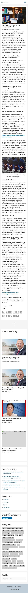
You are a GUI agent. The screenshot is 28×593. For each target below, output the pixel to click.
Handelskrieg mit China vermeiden (11, 485)
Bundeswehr (11, 535)
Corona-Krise (19, 540)
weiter (14, 325)
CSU (18, 544)
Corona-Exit (10, 537)
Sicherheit (5, 565)
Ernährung (21, 547)
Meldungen (17, 29)
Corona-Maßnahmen (8, 542)
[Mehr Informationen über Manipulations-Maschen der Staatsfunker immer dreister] (14, 347)
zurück (14, 323)
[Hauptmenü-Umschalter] (25, 2)
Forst (7, 549)
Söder (10, 565)
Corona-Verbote (6, 544)
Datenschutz (18, 586)
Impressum (9, 586)
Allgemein (11, 29)
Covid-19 (14, 544)
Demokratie (14, 547)
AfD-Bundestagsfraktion (8, 528)
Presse (5, 504)
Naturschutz (13, 563)
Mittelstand (5, 563)
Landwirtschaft (6, 558)
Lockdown (13, 558)
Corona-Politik (17, 542)
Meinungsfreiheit (7, 561)
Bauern (13, 533)
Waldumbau (14, 568)
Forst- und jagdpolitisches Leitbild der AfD (12, 551)
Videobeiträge (6, 507)
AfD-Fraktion (19, 528)
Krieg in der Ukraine (14, 556)
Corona (4, 537)
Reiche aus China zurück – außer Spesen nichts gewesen (12, 449)
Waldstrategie (6, 568)
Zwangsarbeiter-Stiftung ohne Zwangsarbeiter (11, 419)
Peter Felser (20, 563)
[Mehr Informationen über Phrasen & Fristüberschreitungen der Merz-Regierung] (14, 377)
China (20, 535)
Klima (20, 554)
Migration (20, 561)
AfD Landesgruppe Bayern (17, 530)
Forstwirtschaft (14, 554)
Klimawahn (5, 556)
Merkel (14, 561)
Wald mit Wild (21, 565)
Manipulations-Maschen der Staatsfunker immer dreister (11, 358)
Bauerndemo (20, 533)
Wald (15, 565)
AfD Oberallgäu (6, 533)
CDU (17, 535)
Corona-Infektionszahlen (9, 540)
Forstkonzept (6, 554)
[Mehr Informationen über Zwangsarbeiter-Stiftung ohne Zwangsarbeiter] (14, 408)
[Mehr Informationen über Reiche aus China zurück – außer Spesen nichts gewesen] (14, 438)
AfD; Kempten (6, 530)
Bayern (4, 535)
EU (3, 549)
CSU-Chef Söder (6, 547)
